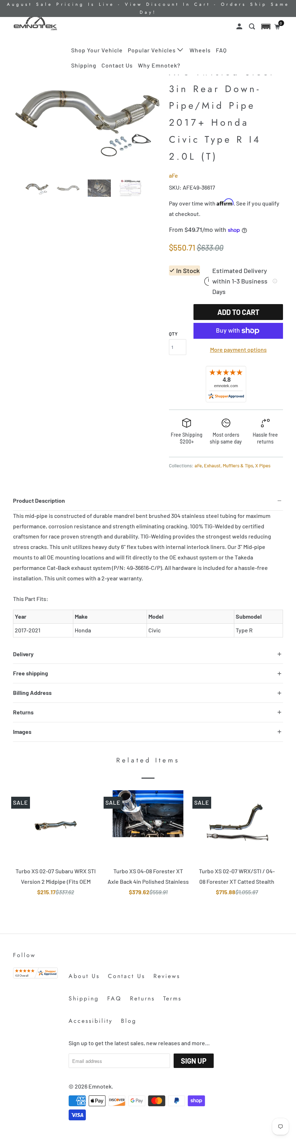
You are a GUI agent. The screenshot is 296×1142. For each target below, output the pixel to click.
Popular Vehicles (152, 50)
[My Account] (240, 26)
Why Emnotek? (159, 65)
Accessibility (91, 1021)
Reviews (166, 976)
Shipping (83, 65)
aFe (173, 175)
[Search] (253, 26)
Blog (128, 1021)
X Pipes (262, 465)
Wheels (200, 50)
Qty (173, 334)
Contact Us (117, 65)
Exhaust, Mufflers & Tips (228, 465)
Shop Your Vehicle (97, 50)
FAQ (221, 50)
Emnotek (100, 1086)
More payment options (238, 349)
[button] (266, 26)
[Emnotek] (35, 23)
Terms (172, 998)
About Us (84, 976)
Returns (142, 998)
